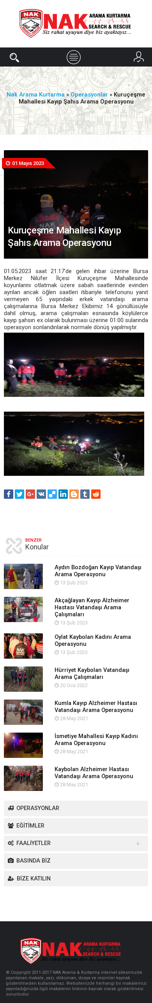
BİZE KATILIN (34, 878)
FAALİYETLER (33, 843)
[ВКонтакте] (41, 494)
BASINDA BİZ (33, 860)
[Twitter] (19, 494)
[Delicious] (52, 494)
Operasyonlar (37, 808)
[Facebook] (8, 494)
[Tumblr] (85, 494)
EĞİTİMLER (30, 825)
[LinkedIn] (63, 494)
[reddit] (96, 494)
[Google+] (30, 494)
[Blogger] (74, 494)
